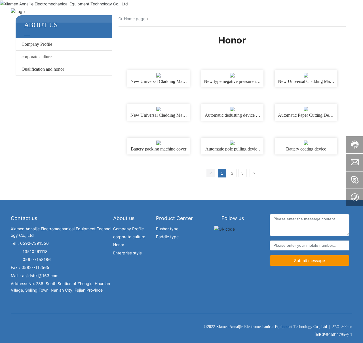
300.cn (346, 327)
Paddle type (167, 236)
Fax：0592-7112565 (30, 267)
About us (123, 218)
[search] (332, 11)
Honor (118, 244)
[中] (348, 11)
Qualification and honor (43, 69)
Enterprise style (127, 252)
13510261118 (29, 251)
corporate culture (37, 56)
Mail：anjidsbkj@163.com (34, 275)
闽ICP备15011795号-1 (333, 334)
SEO (335, 327)
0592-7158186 (31, 259)
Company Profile (37, 44)
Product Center (174, 218)
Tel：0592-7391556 (30, 243)
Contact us (24, 218)
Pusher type (167, 228)
